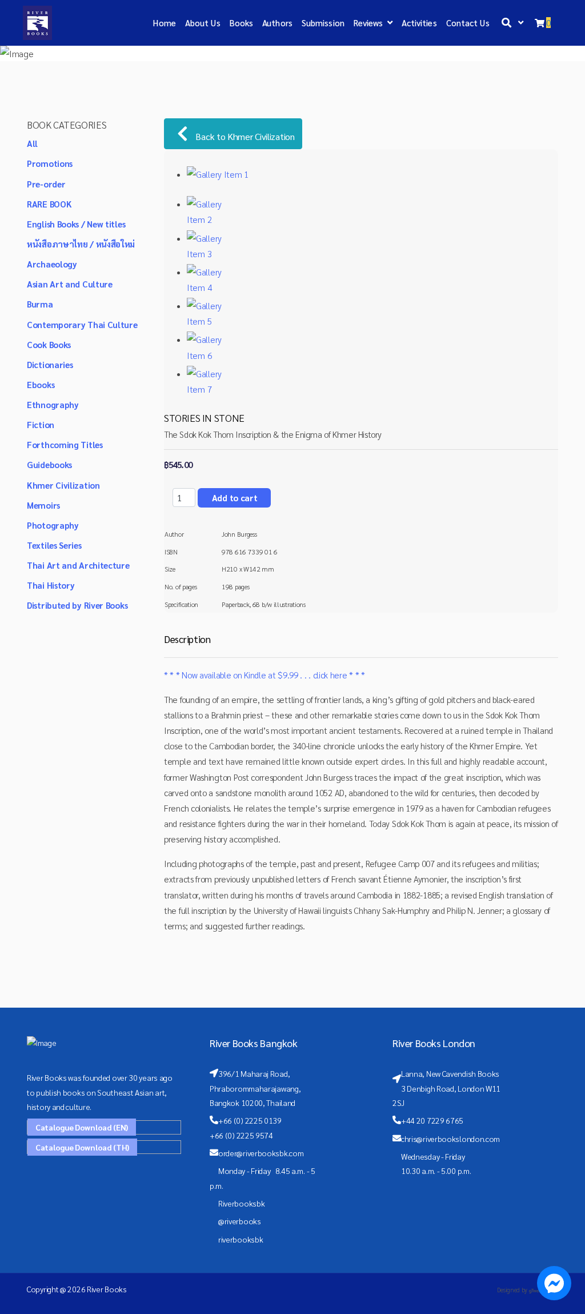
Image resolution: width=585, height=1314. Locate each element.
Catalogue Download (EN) (81, 1127)
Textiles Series (54, 545)
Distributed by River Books (77, 605)
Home (164, 22)
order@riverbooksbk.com (260, 1153)
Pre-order (46, 183)
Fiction (40, 424)
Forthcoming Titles (65, 444)
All (32, 143)
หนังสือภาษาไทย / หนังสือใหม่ (81, 243)
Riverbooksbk (241, 1203)
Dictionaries (50, 364)
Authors (277, 22)
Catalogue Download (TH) (82, 1147)
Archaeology (52, 263)
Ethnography (53, 404)
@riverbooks (239, 1221)
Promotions (50, 163)
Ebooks (40, 384)
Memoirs (43, 505)
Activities (419, 22)
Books (242, 22)
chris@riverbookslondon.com (450, 1138)
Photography (53, 525)
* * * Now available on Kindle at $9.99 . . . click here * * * (264, 674)
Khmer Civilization (63, 485)
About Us (203, 22)
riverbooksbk (240, 1239)
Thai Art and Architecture (78, 565)
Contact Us (468, 22)
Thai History (50, 585)
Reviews (368, 22)
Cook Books (49, 344)
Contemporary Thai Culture (82, 324)
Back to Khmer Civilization (244, 136)
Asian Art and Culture (70, 283)
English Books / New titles (76, 223)
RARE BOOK (49, 203)
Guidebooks (49, 464)
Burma (40, 303)
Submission (323, 22)
